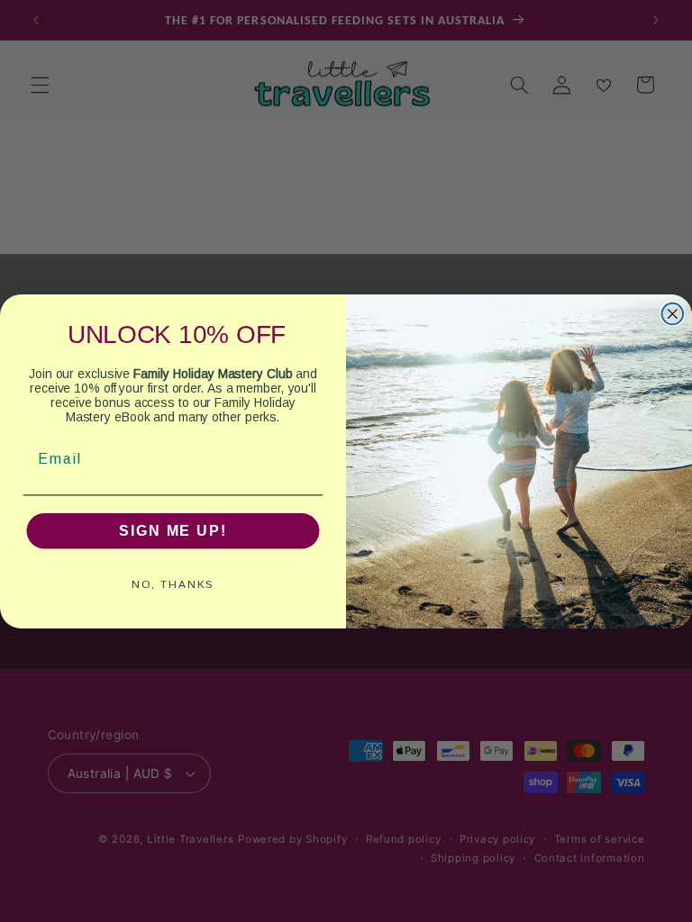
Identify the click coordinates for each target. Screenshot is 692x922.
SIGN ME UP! (172, 530)
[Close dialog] (673, 313)
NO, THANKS (173, 583)
